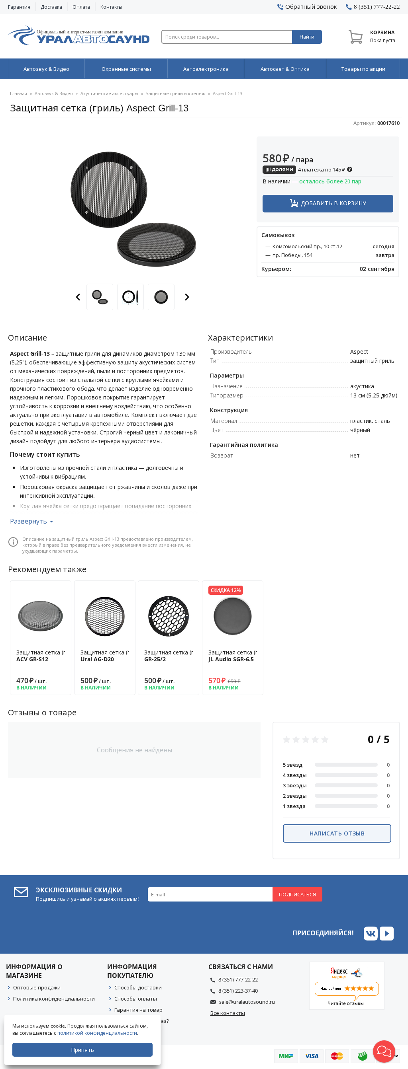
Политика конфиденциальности (54, 998)
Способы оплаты (135, 998)
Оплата (81, 7)
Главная (18, 93)
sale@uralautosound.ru (247, 1001)
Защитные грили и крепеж (175, 93)
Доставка (51, 7)
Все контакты (227, 1012)
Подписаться (297, 894)
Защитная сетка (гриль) (48, 655)
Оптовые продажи (37, 987)
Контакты (111, 7)
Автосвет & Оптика (285, 68)
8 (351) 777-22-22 (238, 979)
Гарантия (19, 7)
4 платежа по (321, 169)
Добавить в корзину (333, 203)
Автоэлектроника (206, 68)
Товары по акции (363, 68)
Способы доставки (138, 987)
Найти (307, 36)
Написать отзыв (337, 833)
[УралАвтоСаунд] (78, 36)
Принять (82, 1049)
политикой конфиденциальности (97, 1033)
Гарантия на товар (138, 1009)
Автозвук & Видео (46, 68)
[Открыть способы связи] (384, 1051)
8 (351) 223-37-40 (238, 990)
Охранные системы (126, 68)
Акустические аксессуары (109, 93)
